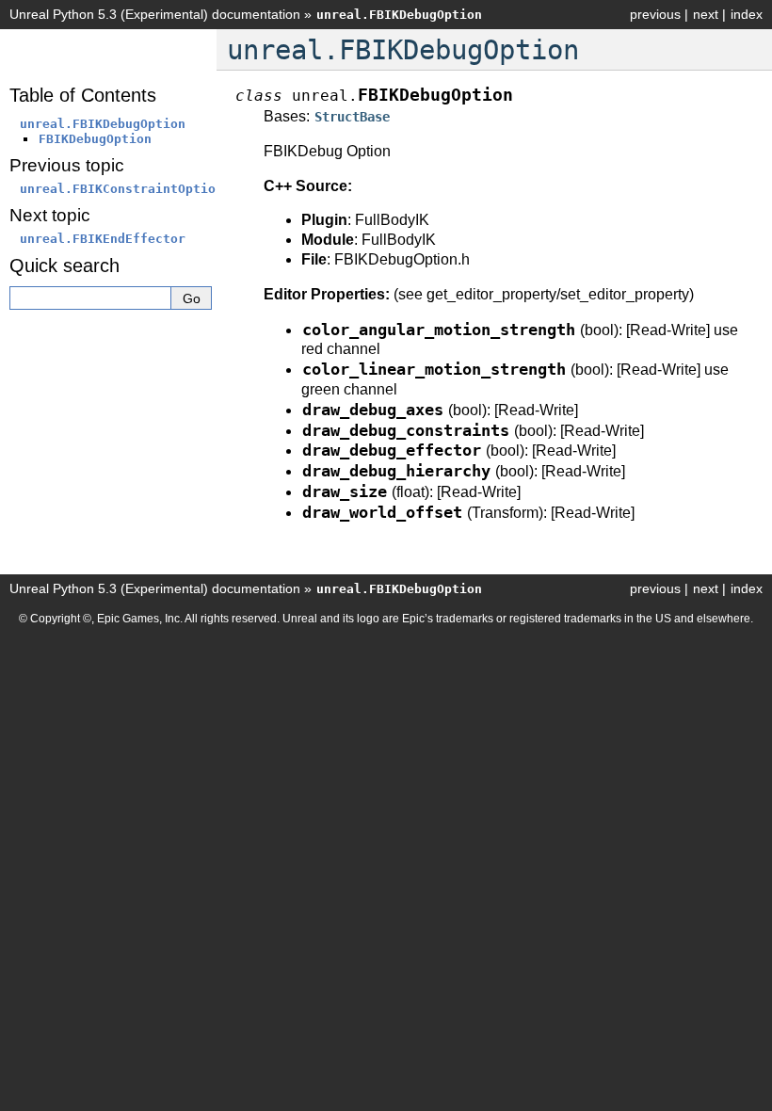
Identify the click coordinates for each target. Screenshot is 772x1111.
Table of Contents (82, 95)
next (705, 14)
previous (655, 14)
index (747, 14)
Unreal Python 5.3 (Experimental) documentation (154, 14)
